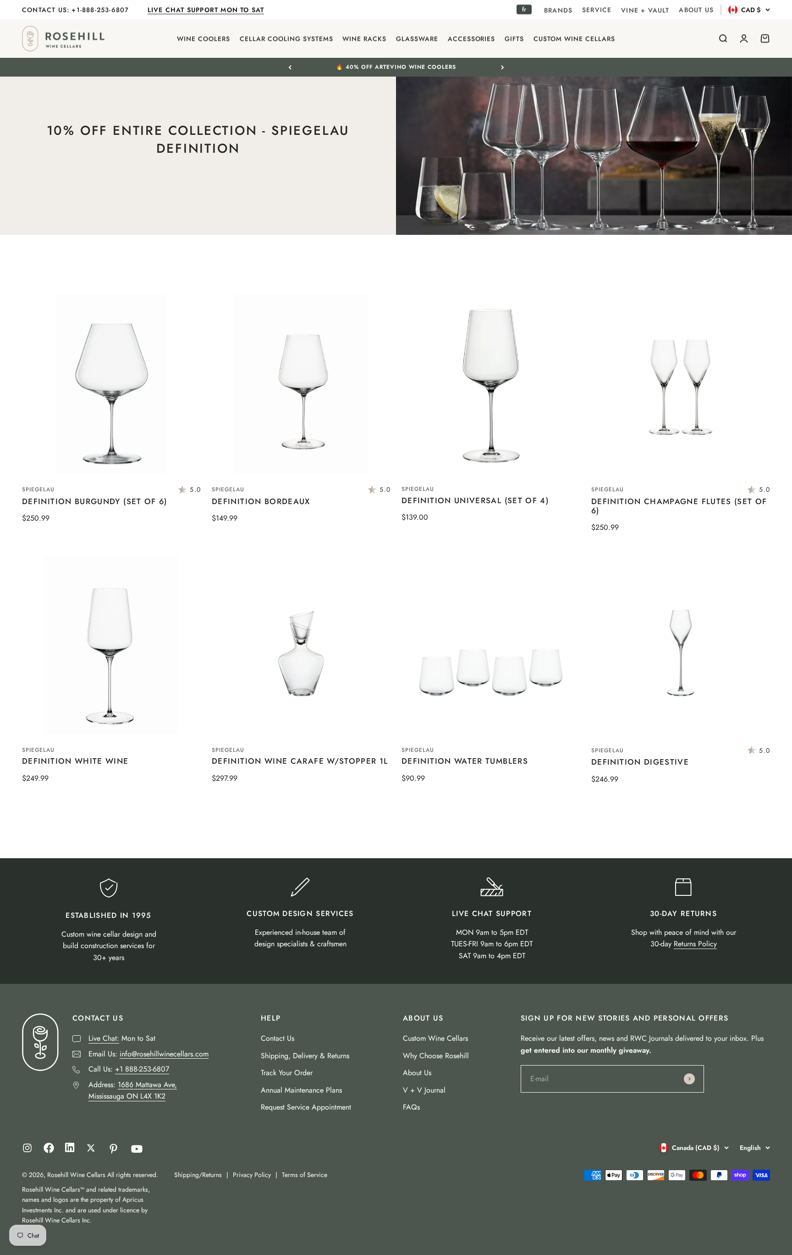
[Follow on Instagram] (27, 1148)
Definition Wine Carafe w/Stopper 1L (300, 760)
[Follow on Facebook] (49, 1150)
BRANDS (558, 10)
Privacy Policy (252, 1174)
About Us (417, 1072)
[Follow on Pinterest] (113, 1149)
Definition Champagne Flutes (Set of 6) (679, 506)
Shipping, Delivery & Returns (305, 1055)
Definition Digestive (640, 761)
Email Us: (148, 1054)
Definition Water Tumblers (465, 760)
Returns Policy (695, 943)
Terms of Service (304, 1174)
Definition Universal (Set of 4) (475, 500)
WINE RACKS (364, 38)
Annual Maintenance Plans (301, 1090)
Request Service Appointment (306, 1107)
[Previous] (290, 67)
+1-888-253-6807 (101, 9)
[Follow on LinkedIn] (70, 1149)
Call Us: (128, 1069)
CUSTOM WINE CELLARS (574, 38)
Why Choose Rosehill (436, 1055)
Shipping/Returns (198, 1174)
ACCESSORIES (471, 38)
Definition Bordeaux (261, 501)
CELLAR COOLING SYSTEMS (286, 38)
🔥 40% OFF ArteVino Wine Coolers (396, 67)
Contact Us (277, 1038)
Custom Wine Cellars (435, 1038)
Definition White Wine (75, 760)
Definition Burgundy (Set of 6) (94, 501)
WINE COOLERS (203, 38)
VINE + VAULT (645, 10)
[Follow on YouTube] (137, 1149)
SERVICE (596, 9)
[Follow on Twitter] (91, 1148)
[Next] (502, 67)
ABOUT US (696, 9)
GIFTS (514, 38)
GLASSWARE (417, 38)
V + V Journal (424, 1090)
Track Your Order (287, 1072)
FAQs (411, 1107)
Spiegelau (38, 489)
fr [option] (524, 9)
